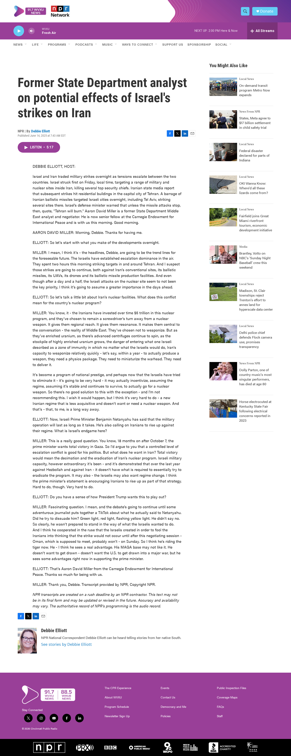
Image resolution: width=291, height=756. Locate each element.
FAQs (220, 706)
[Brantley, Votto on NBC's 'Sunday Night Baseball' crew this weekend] (223, 254)
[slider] (38, 31)
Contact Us (168, 697)
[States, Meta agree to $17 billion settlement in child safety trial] (223, 119)
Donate (266, 11)
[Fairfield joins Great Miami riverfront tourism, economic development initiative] (223, 217)
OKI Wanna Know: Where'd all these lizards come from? (253, 188)
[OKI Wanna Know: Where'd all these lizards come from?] (223, 184)
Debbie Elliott (40, 131)
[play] (18, 31)
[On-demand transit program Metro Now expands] (223, 87)
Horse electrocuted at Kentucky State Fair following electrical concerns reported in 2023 (255, 411)
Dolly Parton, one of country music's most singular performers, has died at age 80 (255, 376)
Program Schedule (117, 706)
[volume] (31, 31)
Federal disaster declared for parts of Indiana (254, 155)
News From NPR (249, 111)
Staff (220, 716)
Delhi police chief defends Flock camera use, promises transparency (255, 339)
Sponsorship (199, 44)
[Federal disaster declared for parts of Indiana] (223, 152)
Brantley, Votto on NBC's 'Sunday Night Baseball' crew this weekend (255, 260)
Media (243, 247)
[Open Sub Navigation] (26, 44)
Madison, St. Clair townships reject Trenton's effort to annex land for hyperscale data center (256, 300)
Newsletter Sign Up (117, 716)
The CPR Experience (118, 688)
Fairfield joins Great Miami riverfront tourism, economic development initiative (255, 222)
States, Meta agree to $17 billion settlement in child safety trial (255, 123)
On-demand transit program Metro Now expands (254, 90)
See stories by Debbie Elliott (66, 644)
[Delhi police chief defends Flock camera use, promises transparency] (223, 334)
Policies (166, 716)
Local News (246, 79)
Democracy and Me (173, 706)
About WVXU (113, 697)
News (18, 44)
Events (165, 688)
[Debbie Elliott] (27, 640)
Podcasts (84, 44)
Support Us (172, 44)
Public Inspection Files (231, 688)
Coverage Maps (227, 697)
